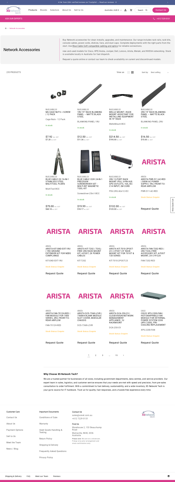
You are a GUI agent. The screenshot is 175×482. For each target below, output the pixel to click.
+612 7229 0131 (163, 19)
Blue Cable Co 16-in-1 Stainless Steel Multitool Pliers (57, 181)
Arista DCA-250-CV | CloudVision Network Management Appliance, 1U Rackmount (121, 318)
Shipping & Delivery (48, 445)
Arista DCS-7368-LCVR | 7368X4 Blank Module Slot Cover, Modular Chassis (89, 317)
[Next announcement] (168, 2)
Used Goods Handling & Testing (50, 431)
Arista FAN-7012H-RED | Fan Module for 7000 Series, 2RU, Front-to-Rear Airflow (58, 317)
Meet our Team (41, 476)
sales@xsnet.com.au (82, 415)
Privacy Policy (46, 457)
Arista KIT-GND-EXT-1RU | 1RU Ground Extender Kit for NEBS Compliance (58, 252)
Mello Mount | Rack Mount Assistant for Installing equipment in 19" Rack (121, 115)
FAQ (28, 476)
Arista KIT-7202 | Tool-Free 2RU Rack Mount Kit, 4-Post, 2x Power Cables (89, 252)
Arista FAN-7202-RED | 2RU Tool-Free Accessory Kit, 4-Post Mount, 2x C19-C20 (153, 252)
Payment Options (14, 430)
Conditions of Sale (48, 417)
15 (116, 355)
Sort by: (145, 72)
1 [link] (88, 355)
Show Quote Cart (173, 205)
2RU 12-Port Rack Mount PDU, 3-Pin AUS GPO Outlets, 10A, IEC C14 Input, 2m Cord (121, 182)
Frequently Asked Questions (52, 451)
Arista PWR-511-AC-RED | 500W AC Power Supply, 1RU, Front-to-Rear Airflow (153, 182)
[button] (32, 10)
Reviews (56, 476)
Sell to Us (11, 436)
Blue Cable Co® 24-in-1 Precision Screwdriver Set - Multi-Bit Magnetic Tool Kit (89, 184)
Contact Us (11, 417)
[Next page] (123, 355)
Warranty (43, 423)
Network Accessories (17, 28)
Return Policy (45, 438)
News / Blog (12, 449)
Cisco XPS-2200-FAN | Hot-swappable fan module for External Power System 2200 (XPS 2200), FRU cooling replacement (153, 319)
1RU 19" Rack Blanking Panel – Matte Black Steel (89, 114)
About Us (10, 423)
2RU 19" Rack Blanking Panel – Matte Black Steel (153, 114)
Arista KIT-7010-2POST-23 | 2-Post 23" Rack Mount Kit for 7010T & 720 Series (121, 252)
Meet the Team (13, 442)
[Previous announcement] (7, 2)
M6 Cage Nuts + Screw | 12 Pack (58, 113)
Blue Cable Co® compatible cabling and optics (95, 46)
